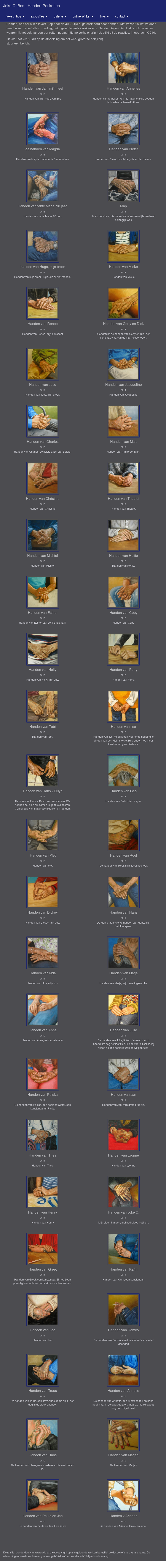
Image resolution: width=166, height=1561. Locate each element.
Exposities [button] (38, 16)
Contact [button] (120, 16)
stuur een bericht (18, 43)
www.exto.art (42, 1552)
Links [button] (103, 16)
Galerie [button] (59, 16)
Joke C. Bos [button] (14, 16)
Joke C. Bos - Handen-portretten (31, 5)
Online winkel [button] (82, 16)
